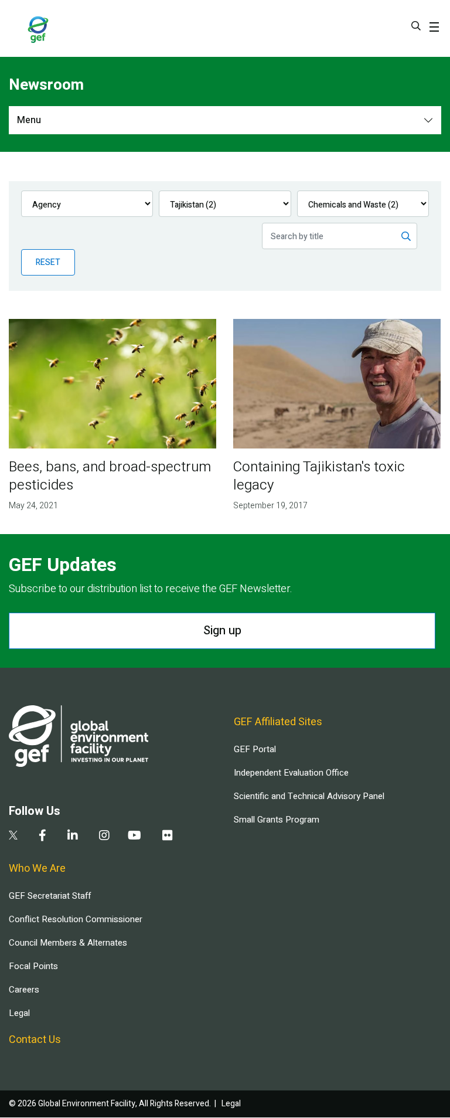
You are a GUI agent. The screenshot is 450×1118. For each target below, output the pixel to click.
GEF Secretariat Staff (50, 895)
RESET (48, 262)
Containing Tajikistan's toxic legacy (319, 476)
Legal (19, 1013)
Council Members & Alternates (68, 942)
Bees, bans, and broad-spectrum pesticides (110, 476)
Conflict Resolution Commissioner (75, 919)
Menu (29, 120)
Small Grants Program (276, 819)
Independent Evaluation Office (291, 772)
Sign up (222, 630)
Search (416, 25)
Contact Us (35, 1040)
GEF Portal (255, 749)
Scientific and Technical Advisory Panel (309, 796)
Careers (24, 989)
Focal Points (33, 966)
